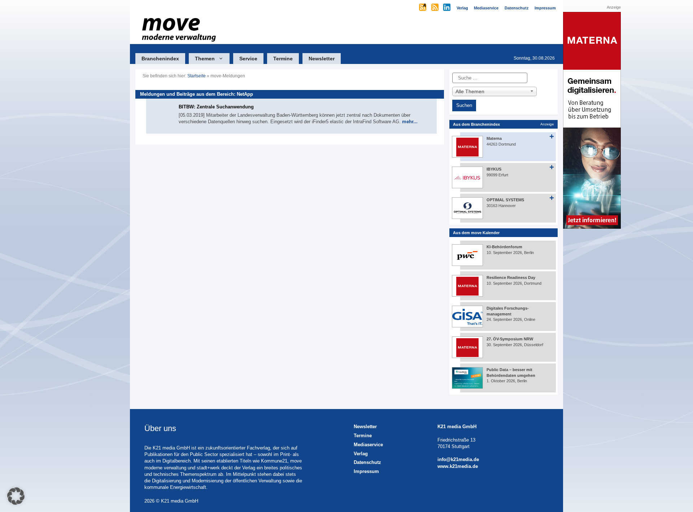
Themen (205, 58)
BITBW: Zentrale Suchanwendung (216, 106)
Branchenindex (160, 58)
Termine (283, 58)
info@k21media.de (458, 459)
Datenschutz (367, 462)
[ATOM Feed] (423, 8)
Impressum (366, 471)
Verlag (361, 453)
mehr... (410, 121)
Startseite (196, 75)
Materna (494, 138)
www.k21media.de (457, 466)
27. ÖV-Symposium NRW (510, 339)
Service (248, 58)
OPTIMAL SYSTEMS (505, 200)
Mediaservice (368, 444)
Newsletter (322, 58)
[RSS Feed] (435, 8)
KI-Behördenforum (504, 247)
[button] (16, 496)
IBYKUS (494, 169)
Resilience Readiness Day (511, 277)
